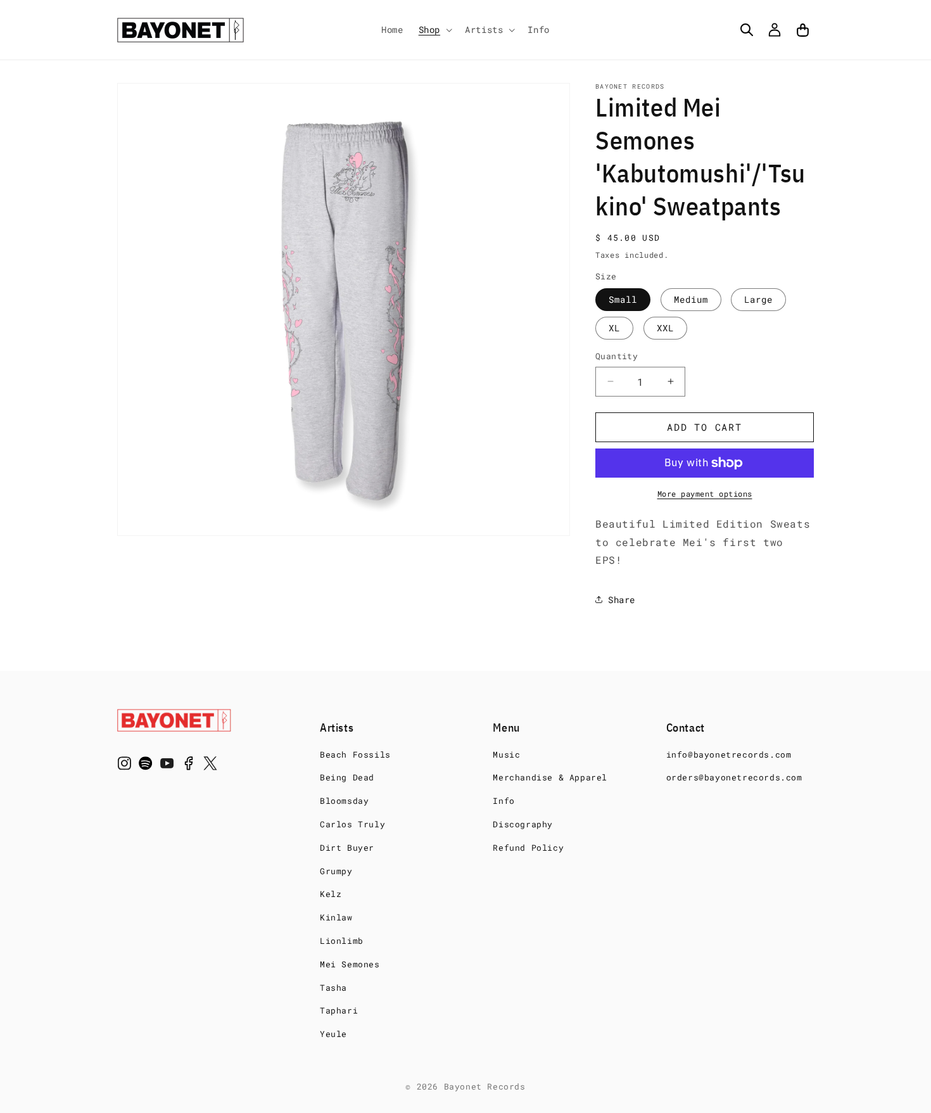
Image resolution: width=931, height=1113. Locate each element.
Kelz (330, 894)
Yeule (333, 1034)
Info (503, 800)
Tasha (333, 987)
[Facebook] (189, 766)
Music (506, 754)
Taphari (339, 1010)
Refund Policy (528, 847)
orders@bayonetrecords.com (734, 777)
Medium (691, 299)
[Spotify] (146, 766)
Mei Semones (350, 964)
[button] (434, 29)
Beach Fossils (355, 754)
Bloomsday (344, 800)
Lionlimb (342, 940)
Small (623, 299)
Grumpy (336, 871)
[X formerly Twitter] (210, 766)
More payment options (704, 493)
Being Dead (347, 777)
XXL (665, 328)
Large (758, 299)
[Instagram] (124, 766)
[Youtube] (167, 766)
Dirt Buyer (347, 847)
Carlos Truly (352, 824)
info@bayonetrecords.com (729, 754)
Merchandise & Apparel (550, 777)
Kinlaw (336, 917)
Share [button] (621, 600)
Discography (523, 824)
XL (614, 328)
